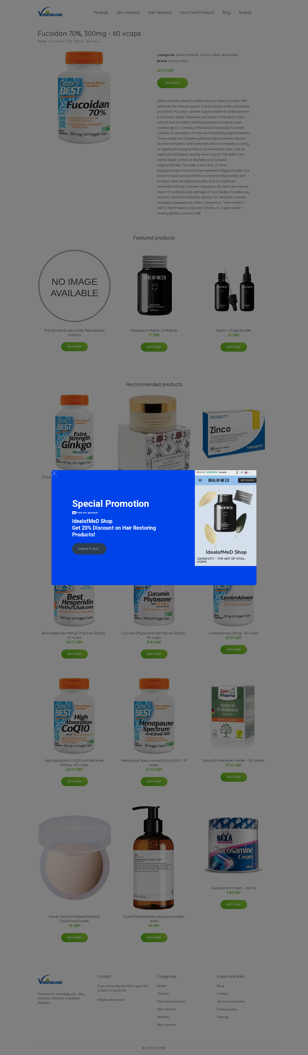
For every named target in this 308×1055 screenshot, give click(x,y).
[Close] (54, 473)
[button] (89, 548)
